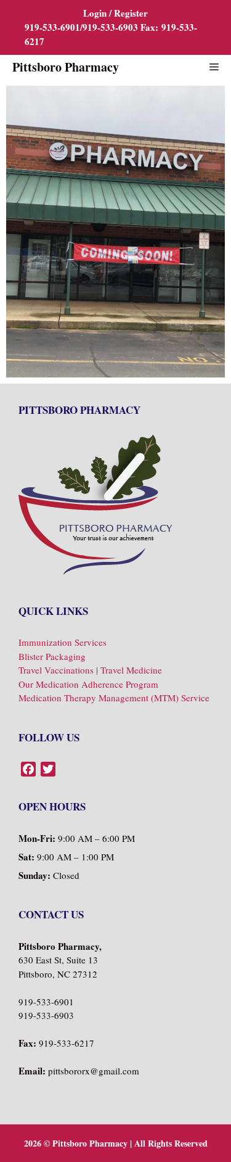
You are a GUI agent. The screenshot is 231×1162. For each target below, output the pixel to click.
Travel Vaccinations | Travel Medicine (90, 670)
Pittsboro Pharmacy (65, 67)
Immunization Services (62, 642)
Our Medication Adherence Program (88, 684)
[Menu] (214, 67)
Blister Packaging (52, 656)
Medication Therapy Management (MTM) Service (113, 697)
